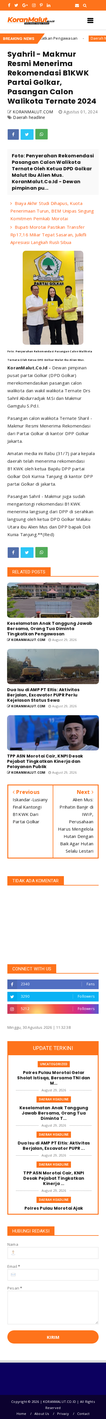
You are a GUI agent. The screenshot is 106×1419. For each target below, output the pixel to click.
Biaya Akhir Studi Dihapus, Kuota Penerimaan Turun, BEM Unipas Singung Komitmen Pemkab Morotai (52, 210)
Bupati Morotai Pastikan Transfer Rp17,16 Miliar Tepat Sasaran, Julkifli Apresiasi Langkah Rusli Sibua (48, 234)
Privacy (63, 1413)
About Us (41, 1413)
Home (21, 1413)
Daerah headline (83, 38)
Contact (83, 1413)
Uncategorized (54, 1064)
